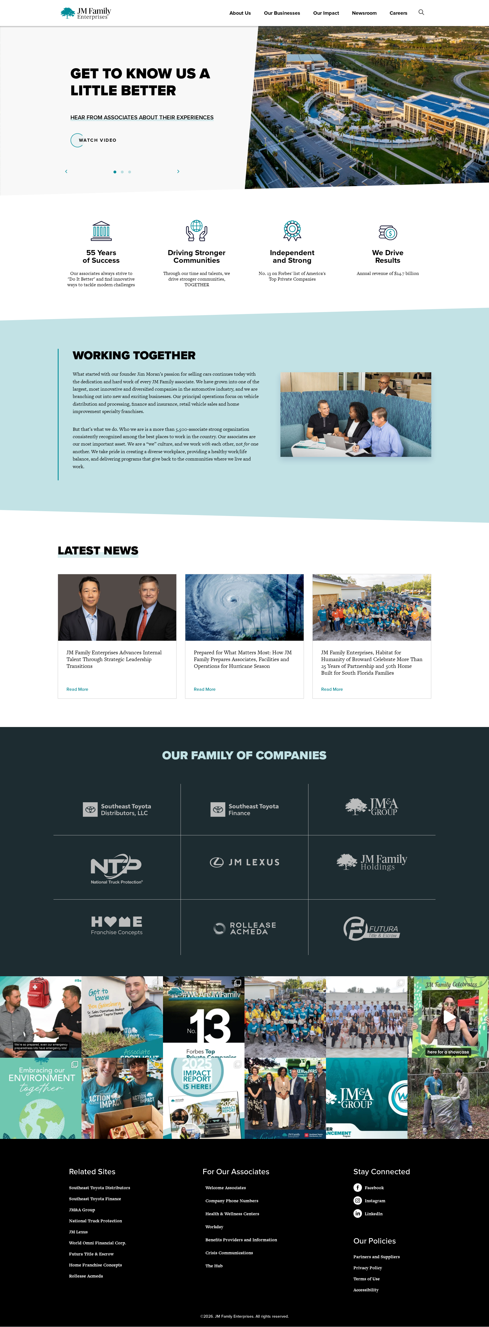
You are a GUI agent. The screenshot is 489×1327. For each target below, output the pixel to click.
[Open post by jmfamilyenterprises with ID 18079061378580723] (285, 1098)
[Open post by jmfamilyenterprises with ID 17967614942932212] (285, 1017)
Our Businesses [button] (282, 13)
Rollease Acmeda (86, 1276)
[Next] (178, 171)
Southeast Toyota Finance (95, 1199)
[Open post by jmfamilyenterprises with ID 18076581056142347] (448, 1098)
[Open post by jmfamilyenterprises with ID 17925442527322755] (448, 1017)
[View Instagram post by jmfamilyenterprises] (76, 1051)
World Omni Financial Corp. (97, 1243)
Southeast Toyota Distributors (99, 1188)
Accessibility (366, 1290)
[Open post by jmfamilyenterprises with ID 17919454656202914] (41, 1017)
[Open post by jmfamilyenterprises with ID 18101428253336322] (367, 1017)
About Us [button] (240, 13)
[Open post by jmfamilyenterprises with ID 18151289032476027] (41, 1098)
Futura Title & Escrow (91, 1254)
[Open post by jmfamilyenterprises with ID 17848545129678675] (203, 1098)
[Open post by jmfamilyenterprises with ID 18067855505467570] (122, 1017)
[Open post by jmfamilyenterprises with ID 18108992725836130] (367, 1098)
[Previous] (66, 171)
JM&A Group (82, 1210)
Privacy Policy (367, 1268)
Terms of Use (366, 1279)
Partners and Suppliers (376, 1257)
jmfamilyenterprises (40, 982)
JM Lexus (78, 1232)
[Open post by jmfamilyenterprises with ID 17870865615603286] (122, 1098)
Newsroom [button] (364, 13)
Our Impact (326, 13)
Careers (399, 13)
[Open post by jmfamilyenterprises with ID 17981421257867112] (203, 1017)
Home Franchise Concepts (95, 1265)
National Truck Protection (95, 1221)
